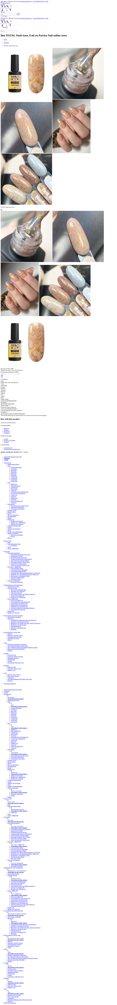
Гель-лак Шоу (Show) (17, 568)
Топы (9, 530)
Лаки (5, 643)
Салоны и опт (8, 447)
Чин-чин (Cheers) (16, 579)
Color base (14, 469)
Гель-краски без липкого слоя (19, 505)
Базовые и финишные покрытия (17, 644)
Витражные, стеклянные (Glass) (20, 576)
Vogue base (14, 476)
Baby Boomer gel (16, 486)
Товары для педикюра (14, 528)
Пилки (9, 640)
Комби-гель (11, 519)
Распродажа (7, 462)
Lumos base (14, 478)
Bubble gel (14, 484)
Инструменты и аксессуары (12, 632)
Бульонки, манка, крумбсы (15, 656)
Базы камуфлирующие (14, 544)
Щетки (10, 538)
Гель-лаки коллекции (14, 553)
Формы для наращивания (15, 532)
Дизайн (6, 653)
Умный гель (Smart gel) (17, 596)
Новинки (7, 458)
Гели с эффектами (13, 599)
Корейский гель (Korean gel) (19, 605)
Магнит (10, 634)
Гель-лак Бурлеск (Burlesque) (19, 570)
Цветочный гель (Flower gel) (19, 603)
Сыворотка (11, 677)
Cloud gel (13, 490)
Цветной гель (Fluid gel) (18, 591)
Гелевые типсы (12, 510)
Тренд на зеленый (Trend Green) (20, 565)
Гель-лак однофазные (14, 580)
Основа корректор (16, 467)
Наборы (10, 650)
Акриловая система (13, 586)
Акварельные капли (13, 464)
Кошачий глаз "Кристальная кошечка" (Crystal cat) (25, 573)
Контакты (7, 431)
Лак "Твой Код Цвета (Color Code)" (18, 646)
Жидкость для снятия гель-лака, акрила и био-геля (25, 623)
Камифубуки (11, 659)
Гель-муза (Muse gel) (17, 501)
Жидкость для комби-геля (18, 628)
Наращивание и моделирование (13, 585)
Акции (6, 439)
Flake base (14, 472)
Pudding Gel (14, 498)
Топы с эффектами (13, 548)
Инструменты (12, 512)
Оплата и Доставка (9, 440)
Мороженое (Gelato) (17, 556)
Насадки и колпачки (17, 535)
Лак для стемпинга (13, 515)
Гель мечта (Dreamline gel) (18, 589)
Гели (9, 482)
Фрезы (13, 536)
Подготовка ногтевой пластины (13, 615)
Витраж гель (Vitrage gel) (18, 597)
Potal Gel (13, 496)
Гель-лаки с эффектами (14, 567)
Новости (6, 428)
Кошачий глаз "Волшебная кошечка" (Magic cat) (25, 574)
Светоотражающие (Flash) (18, 571)
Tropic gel (13, 502)
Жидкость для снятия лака (18, 625)
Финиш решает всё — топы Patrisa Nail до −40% (34, 1)
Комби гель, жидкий (14, 612)
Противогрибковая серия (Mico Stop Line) (20, 679)
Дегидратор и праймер (14, 617)
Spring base (14, 481)
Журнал (6, 430)
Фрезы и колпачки (13, 533)
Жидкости (10, 618)
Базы (9, 466)
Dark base (13, 473)
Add (2, 375)
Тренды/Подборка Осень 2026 (13, 457)
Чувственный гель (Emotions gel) (20, 602)
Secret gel (13, 499)
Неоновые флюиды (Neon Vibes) (20, 562)
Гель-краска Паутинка (17, 507)
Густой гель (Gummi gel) (18, 493)
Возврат (6, 442)
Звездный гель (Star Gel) (18, 609)
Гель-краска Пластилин (18, 509)
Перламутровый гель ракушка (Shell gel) (23, 608)
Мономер (13, 629)
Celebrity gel (14, 487)
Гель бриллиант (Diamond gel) (19, 492)
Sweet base (14, 479)
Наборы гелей (12, 667)
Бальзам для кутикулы (14, 674)
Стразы (10, 661)
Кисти (9, 513)
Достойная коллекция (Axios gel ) (20, 554)
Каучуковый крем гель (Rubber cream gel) (23, 594)
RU (2, 4)
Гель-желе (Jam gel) (16, 592)
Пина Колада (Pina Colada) (18, 563)
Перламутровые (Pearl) (17, 577)
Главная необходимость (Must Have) (21, 559)
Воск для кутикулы (13, 676)
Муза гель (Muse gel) (17, 600)
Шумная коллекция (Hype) (18, 557)
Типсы (9, 527)
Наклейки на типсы (13, 638)
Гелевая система (12, 588)
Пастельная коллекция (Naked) (20, 560)
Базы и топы (7, 541)
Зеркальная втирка (13, 658)
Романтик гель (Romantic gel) (19, 606)
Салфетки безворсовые (14, 525)
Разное (9, 518)
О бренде (7, 433)
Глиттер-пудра (12, 655)
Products (6, 42)
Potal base (13, 475)
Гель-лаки (7, 551)
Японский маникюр (10, 683)
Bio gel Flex (14, 489)
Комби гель (11, 611)
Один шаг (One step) (17, 582)
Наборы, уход (12, 670)
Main (5, 39)
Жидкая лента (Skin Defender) (16, 649)
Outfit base (14, 545)
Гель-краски (11, 504)
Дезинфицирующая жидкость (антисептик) (23, 620)
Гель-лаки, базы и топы (14, 668)
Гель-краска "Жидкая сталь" (16, 662)
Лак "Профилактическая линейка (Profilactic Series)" (23, 647)
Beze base (13, 470)
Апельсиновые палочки (14, 637)
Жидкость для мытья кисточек (20, 621)
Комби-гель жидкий (17, 521)
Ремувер (10, 680)
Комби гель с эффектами (18, 522)
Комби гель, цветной (17, 524)
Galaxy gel (14, 495)
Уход (5, 673)
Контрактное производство (12, 449)
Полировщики (12, 516)
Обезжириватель (16, 626)
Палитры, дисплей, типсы (15, 635)
